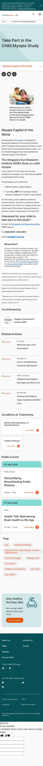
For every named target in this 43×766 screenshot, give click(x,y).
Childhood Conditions (15, 569)
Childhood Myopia (22, 545)
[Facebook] (11, 669)
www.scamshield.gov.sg (27, 9)
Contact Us (28, 640)
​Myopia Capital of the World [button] (17, 66)
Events (26, 646)
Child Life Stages (13, 558)
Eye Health (10, 574)
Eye (6, 545)
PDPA (23, 699)
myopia (20, 140)
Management (33, 558)
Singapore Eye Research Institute (26, 224)
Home (3, 21)
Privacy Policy (8, 657)
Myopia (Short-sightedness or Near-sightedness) (22, 551)
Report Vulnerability (29, 704)
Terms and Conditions (10, 699)
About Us (6, 640)
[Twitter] (4, 669)
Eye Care (35, 569)
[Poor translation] (7, 735)
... (8, 21)
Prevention (10, 563)
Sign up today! (15, 620)
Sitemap (5, 652)
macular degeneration (29, 262)
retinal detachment (15, 264)
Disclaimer (5, 704)
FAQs (4, 646)
